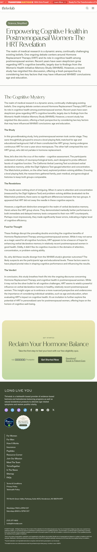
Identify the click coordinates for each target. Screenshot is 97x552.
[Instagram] (6, 410)
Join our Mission (14, 458)
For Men (10, 439)
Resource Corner (14, 455)
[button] (93, 8)
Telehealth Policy (13, 490)
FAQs (9, 477)
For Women (12, 436)
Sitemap (10, 474)
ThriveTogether (13, 466)
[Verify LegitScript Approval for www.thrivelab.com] (9, 422)
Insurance (11, 447)
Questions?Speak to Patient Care (75, 359)
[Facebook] (18, 410)
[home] (8, 8)
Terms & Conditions (14, 483)
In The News (12, 470)
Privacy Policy (12, 487)
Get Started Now (50, 359)
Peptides (11, 451)
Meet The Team (13, 462)
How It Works (13, 443)
